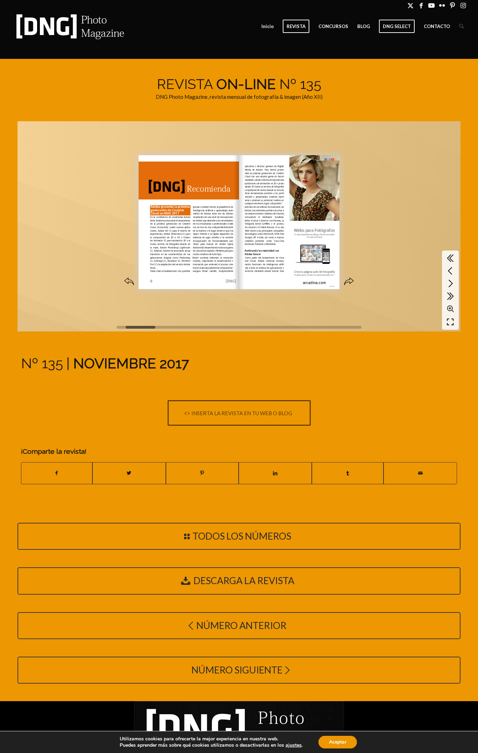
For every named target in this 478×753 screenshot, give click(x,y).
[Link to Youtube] (432, 5)
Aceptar (337, 742)
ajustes (294, 745)
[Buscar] (461, 26)
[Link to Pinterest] (453, 5)
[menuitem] (267, 26)
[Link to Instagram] (463, 5)
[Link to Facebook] (421, 5)
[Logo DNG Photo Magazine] (68, 26)
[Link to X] (411, 5)
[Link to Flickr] (442, 5)
